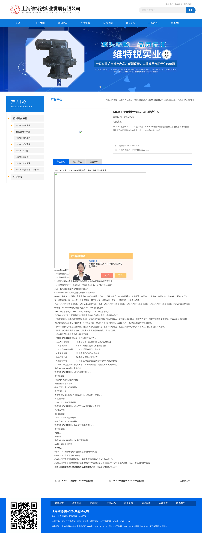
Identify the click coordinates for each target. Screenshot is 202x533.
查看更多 (18, 177)
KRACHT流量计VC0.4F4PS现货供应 (128, 481)
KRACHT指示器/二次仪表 (27, 169)
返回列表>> (185, 481)
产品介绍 (60, 162)
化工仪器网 (154, 526)
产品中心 (85, 23)
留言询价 (94, 162)
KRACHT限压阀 (23, 138)
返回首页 (169, 4)
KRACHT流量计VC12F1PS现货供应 (77, 481)
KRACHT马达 (22, 150)
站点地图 (135, 526)
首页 (17, 23)
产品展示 (128, 100)
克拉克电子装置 (23, 132)
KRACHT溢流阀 (23, 144)
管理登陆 (163, 526)
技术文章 (108, 23)
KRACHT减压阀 (23, 125)
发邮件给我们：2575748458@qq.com (133, 150)
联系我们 (188, 4)
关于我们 (40, 23)
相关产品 (77, 162)
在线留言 (178, 4)
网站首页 (59, 503)
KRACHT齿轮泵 (23, 163)
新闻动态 (63, 23)
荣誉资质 (130, 23)
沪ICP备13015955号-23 (104, 526)
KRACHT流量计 (23, 157)
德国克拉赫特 (20, 118)
